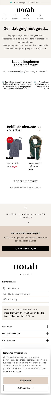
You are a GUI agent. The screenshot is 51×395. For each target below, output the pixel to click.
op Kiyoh (28, 217)
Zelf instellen (24, 388)
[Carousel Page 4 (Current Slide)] (28, 222)
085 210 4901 (13, 288)
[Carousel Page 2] (24, 222)
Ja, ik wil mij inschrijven (25, 248)
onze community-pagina (18, 72)
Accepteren (25, 380)
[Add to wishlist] (20, 138)
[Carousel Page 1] (22, 222)
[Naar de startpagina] (25, 9)
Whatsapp (12, 299)
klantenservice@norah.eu (20, 294)
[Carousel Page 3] (26, 222)
